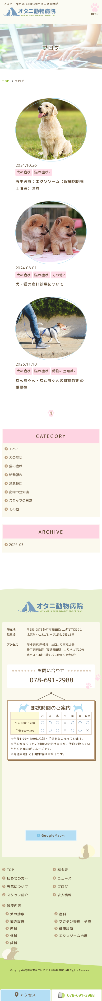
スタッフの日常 (20, 500)
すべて (14, 449)
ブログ (62, 886)
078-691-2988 (81, 995)
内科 (13, 928)
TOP (10, 869)
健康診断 (66, 928)
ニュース (64, 878)
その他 (14, 509)
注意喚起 (15, 483)
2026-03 (16, 544)
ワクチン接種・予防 (75, 921)
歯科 (13, 943)
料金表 (62, 869)
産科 (62, 914)
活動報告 (15, 475)
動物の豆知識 (19, 492)
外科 (13, 935)
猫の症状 (15, 466)
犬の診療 (17, 914)
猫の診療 (17, 921)
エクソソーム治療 (73, 935)
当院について (17, 886)
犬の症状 (15, 457)
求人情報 (64, 895)
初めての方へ (17, 878)
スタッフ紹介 (17, 895)
